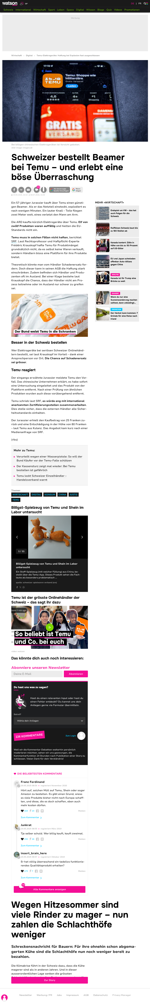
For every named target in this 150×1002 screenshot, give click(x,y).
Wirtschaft (39, 9)
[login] (4, 997)
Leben (60, 9)
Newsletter (25, 995)
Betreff (17, 714)
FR (139, 3)
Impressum (72, 995)
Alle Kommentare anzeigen (49, 889)
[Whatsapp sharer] (23, 587)
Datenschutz (100, 995)
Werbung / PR (44, 995)
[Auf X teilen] (20, 587)
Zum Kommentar (30, 817)
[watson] (10, 3)
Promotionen (132, 9)
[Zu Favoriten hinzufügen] (44, 190)
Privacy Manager (121, 995)
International (23, 9)
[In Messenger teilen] (21, 190)
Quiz (109, 9)
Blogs (100, 9)
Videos (118, 9)
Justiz (73, 494)
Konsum (50, 494)
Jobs (59, 995)
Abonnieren (76, 674)
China (62, 494)
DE (132, 3)
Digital (80, 9)
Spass (70, 9)
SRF (14, 241)
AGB (86, 995)
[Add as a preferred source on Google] (59, 190)
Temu (15, 499)
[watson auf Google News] (77, 190)
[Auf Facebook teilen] (14, 190)
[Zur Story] (75, 942)
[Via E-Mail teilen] (28, 190)
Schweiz (8, 9)
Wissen (90, 9)
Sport (51, 9)
